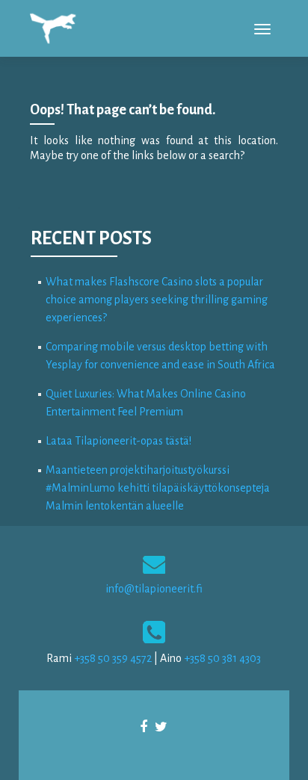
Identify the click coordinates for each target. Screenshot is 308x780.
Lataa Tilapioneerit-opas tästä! (118, 441)
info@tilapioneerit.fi (154, 589)
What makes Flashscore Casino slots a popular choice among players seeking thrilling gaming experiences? (157, 300)
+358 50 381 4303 (222, 658)
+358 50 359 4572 (113, 658)
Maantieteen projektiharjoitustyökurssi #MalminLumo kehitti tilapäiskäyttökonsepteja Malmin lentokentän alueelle (158, 488)
